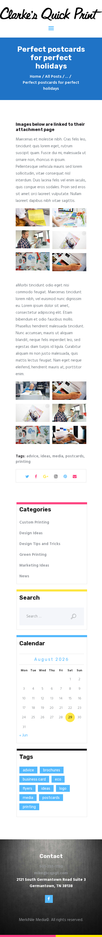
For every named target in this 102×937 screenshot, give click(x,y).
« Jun (23, 735)
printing (23, 462)
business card (34, 779)
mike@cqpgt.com (51, 873)
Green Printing (33, 555)
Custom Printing (34, 522)
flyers (27, 788)
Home (35, 77)
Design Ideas (31, 533)
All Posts (53, 76)
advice (32, 456)
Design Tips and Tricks (39, 544)
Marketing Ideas (34, 565)
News (24, 576)
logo (62, 788)
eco (58, 779)
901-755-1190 (51, 866)
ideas (45, 456)
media (57, 456)
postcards (74, 456)
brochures (51, 770)
